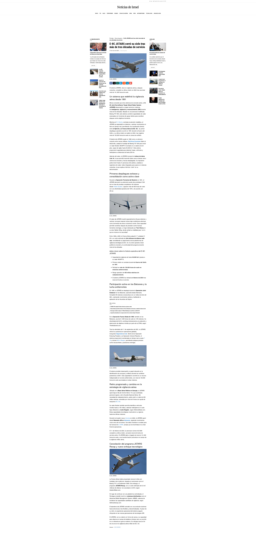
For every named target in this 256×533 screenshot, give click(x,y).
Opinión (152, 49)
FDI (100, 13)
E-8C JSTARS (117, 527)
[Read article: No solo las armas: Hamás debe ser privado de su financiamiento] (154, 91)
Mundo (116, 13)
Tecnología (149, 13)
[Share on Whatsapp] (117, 83)
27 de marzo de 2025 (114, 50)
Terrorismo (110, 13)
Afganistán (119, 334)
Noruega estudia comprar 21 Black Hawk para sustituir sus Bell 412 (125, 310)
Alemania (127, 420)
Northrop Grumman (134, 141)
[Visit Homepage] (128, 7)
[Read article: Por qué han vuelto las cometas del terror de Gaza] (158, 47)
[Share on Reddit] (124, 83)
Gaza (104, 13)
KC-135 (118, 401)
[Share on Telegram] (120, 83)
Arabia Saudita (118, 186)
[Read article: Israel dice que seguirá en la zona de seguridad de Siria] (94, 93)
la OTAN (120, 425)
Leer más (93, 65)
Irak (126, 334)
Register (155, 1)
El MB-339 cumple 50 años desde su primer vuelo (121, 306)
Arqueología (157, 13)
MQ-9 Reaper (121, 340)
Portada (111, 38)
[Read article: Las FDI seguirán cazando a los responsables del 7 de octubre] (94, 71)
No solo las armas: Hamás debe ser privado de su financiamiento (162, 91)
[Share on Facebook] (111, 83)
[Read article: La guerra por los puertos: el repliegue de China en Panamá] (154, 81)
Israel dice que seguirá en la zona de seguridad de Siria (102, 94)
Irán (134, 13)
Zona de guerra (123, 13)
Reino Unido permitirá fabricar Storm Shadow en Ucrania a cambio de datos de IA (128, 308)
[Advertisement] (128, 26)
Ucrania (127, 418)
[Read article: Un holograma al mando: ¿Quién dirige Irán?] (154, 73)
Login (151, 1)
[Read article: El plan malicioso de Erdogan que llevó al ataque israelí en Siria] (154, 100)
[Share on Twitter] (114, 83)
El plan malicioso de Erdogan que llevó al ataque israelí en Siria (162, 100)
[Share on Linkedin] (127, 83)
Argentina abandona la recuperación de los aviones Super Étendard (125, 312)
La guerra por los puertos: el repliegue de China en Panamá (162, 82)
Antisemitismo (141, 13)
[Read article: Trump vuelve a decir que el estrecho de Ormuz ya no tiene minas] (98, 47)
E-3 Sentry (119, 122)
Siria (130, 13)
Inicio (96, 13)
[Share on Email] (130, 83)
